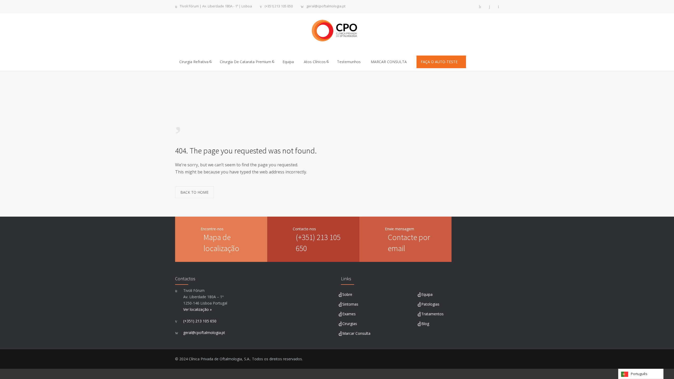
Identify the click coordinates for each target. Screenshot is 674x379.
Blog (425, 323)
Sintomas (350, 304)
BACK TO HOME (194, 192)
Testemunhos (349, 61)
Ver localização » (197, 309)
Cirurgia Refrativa (194, 61)
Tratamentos (432, 313)
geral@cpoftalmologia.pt (325, 6)
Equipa (288, 61)
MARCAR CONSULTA (389, 61)
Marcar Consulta (356, 333)
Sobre (347, 294)
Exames (349, 313)
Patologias (430, 304)
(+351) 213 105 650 (279, 6)
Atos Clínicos (315, 61)
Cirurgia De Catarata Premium (245, 61)
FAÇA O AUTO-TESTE (440, 61)
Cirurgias (349, 323)
